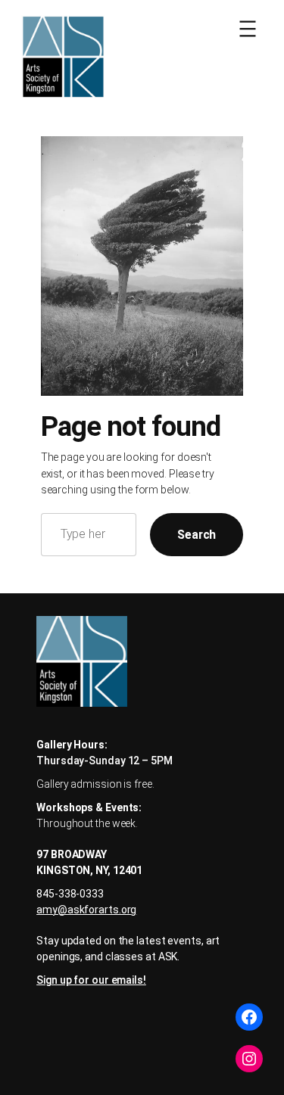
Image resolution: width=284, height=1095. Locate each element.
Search (196, 534)
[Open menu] (248, 28)
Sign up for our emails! (91, 980)
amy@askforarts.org (86, 910)
